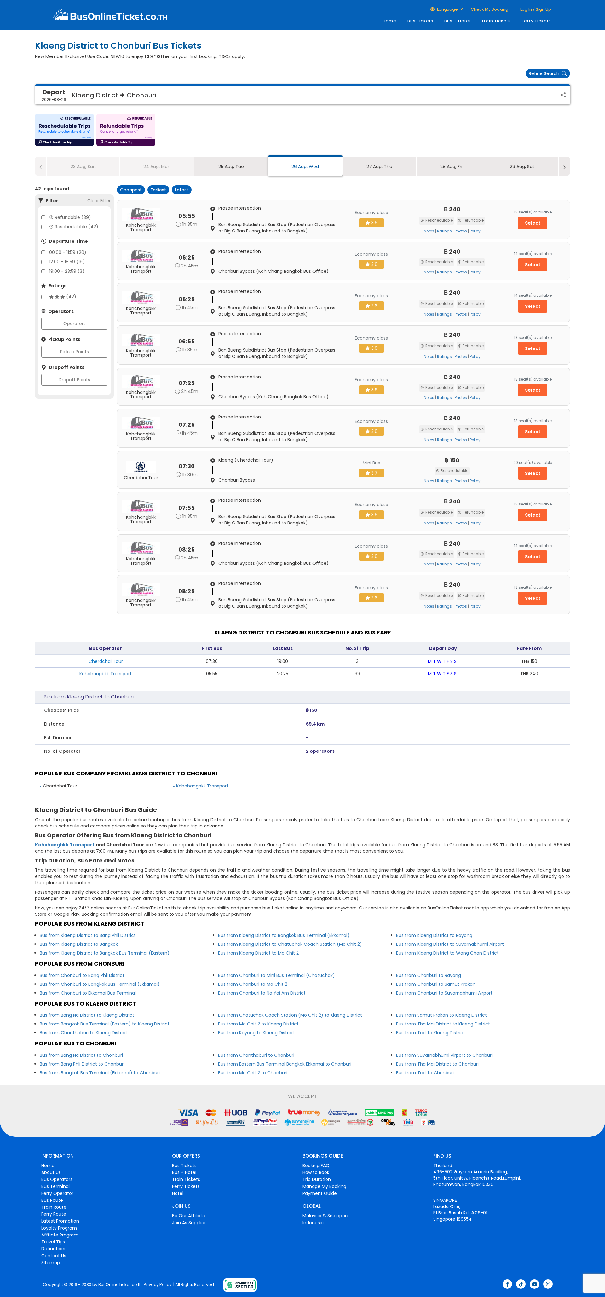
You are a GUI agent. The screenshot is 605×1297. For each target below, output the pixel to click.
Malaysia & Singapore (325, 1215)
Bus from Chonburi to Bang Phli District (82, 975)
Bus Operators (56, 1179)
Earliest (158, 190)
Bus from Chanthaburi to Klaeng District (83, 1033)
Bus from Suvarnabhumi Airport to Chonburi (444, 1055)
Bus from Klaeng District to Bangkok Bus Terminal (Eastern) (105, 953)
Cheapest (131, 190)
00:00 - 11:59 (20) (67, 252)
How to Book (315, 1172)
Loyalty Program (59, 1228)
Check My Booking (489, 9)
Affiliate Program (59, 1235)
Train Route (53, 1207)
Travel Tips (53, 1242)
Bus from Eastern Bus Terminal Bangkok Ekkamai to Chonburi (284, 1064)
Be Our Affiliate (188, 1215)
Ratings (444, 231)
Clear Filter (99, 200)
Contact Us (53, 1256)
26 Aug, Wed (305, 166)
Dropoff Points (74, 380)
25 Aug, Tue (231, 166)
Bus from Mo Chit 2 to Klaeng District (258, 1024)
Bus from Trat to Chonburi (425, 1073)
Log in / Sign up (535, 9)
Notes (429, 231)
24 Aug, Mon (156, 166)
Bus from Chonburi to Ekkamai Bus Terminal (88, 993)
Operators (74, 323)
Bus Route (52, 1200)
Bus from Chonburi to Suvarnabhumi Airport (444, 993)
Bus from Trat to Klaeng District (430, 1033)
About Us (51, 1172)
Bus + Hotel (457, 21)
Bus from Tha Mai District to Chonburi (437, 1064)
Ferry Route (53, 1214)
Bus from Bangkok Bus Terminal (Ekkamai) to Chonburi (100, 1073)
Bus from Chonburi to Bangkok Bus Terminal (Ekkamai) (100, 984)
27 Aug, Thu (379, 166)
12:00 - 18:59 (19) (67, 262)
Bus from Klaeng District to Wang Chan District (447, 953)
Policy (475, 231)
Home (389, 21)
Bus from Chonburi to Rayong (428, 975)
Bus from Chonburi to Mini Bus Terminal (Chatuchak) (276, 975)
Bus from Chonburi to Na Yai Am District (262, 993)
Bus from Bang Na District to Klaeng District (87, 1015)
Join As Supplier (189, 1222)
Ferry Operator (57, 1193)
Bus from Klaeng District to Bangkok (79, 944)
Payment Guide (319, 1193)
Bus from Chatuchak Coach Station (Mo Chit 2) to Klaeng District (290, 1015)
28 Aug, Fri (451, 166)
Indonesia (313, 1222)
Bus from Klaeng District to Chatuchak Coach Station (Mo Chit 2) (290, 944)
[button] (64, 130)
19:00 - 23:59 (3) (66, 271)
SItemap (50, 1262)
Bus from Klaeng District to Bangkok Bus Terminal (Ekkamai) (283, 935)
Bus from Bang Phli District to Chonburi (82, 1064)
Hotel (177, 1193)
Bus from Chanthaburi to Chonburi (256, 1055)
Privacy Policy (157, 1285)
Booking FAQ (316, 1165)
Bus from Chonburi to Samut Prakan (435, 984)
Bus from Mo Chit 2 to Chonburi (252, 1073)
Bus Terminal (55, 1186)
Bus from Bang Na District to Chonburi (81, 1055)
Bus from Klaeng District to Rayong (434, 935)
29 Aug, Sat (522, 166)
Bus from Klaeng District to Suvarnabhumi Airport (450, 944)
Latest (181, 190)
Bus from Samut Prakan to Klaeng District (441, 1015)
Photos (461, 231)
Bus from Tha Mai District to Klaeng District (443, 1024)
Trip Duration (316, 1179)
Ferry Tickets (536, 21)
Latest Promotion (60, 1221)
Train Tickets (496, 21)
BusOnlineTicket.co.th (120, 1285)
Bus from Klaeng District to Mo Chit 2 (258, 953)
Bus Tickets (420, 21)
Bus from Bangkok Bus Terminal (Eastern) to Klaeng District (105, 1024)
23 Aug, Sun (83, 166)
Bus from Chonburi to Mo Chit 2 (252, 984)
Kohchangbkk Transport (105, 673)
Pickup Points (74, 351)
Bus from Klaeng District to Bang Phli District (88, 935)
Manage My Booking (324, 1186)
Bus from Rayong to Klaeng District (256, 1033)
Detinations (53, 1249)
